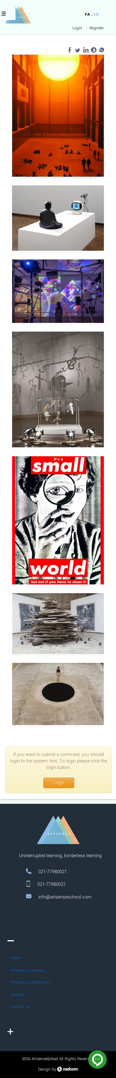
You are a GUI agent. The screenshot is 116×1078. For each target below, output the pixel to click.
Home (15, 958)
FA (87, 14)
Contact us (20, 1007)
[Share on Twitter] (77, 50)
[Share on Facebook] (69, 50)
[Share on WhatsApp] (102, 50)
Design (44, 1069)
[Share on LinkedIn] (85, 50)
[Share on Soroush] (94, 50)
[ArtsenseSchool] (18, 15)
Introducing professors (30, 982)
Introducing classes (28, 970)
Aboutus (18, 995)
